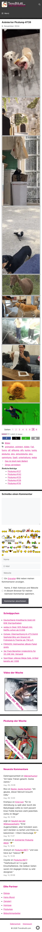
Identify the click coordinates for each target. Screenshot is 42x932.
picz (31, 454)
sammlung (6, 457)
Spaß (15, 457)
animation (9, 447)
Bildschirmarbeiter (12, 913)
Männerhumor (30, 776)
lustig (34, 450)
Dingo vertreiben (13, 465)
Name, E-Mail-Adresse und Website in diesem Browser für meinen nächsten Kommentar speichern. (21, 591)
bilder (26, 447)
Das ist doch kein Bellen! (16, 461)
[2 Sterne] (4, 434)
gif (9, 450)
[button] (39, 4)
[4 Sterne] (7, 434)
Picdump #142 (14, 474)
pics (13, 454)
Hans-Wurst (9, 897)
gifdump (15, 450)
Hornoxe (7, 905)
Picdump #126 (14, 480)
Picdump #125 (14, 477)
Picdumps (8, 909)
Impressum (27, 924)
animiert (19, 447)
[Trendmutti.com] (14, 4)
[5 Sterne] (9, 434)
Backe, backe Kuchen (21, 789)
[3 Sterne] (6, 434)
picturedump (22, 454)
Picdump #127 (14, 471)
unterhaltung (24, 457)
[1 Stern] (2, 434)
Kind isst (19, 802)
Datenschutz (15, 924)
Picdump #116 (14, 483)
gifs (22, 450)
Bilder (7, 443)
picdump (6, 454)
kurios (27, 450)
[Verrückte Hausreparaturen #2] (21, 742)
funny (4, 450)
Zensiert (7, 901)
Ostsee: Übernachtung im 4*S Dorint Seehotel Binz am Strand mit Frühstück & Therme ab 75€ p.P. (21, 637)
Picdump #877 (21, 850)
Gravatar (12, 578)
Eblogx (7, 893)
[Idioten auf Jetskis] (21, 694)
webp (34, 457)
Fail (32, 447)
